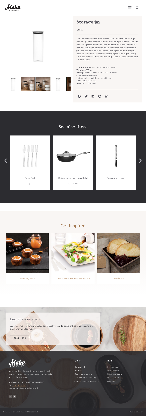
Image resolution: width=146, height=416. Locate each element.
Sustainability (113, 370)
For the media (113, 367)
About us (111, 381)
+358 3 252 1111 (19, 385)
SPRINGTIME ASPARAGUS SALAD (73, 278)
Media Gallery (113, 377)
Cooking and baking (83, 374)
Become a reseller (115, 374)
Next (75, 47)
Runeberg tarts (27, 278)
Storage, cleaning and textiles (86, 381)
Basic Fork (30, 178)
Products (78, 370)
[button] (129, 8)
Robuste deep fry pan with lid (73, 178)
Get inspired (79, 367)
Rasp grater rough (116, 178)
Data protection (136, 412)
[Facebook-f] (14, 396)
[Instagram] (10, 396)
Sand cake (119, 278)
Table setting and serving (85, 377)
